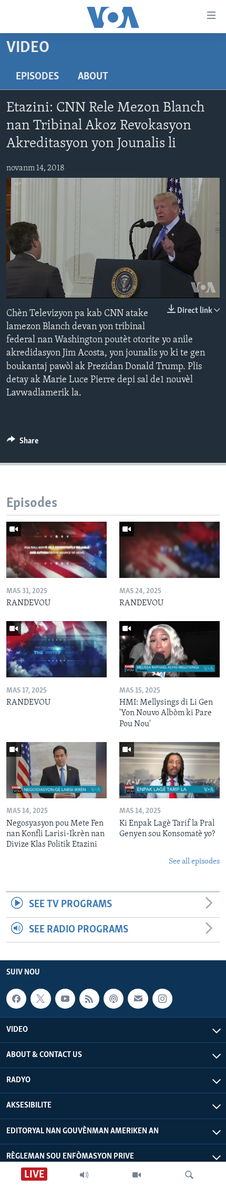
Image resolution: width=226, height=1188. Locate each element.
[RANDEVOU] (56, 550)
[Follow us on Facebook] (16, 999)
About (93, 77)
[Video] (136, 1175)
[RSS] (89, 999)
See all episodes (194, 862)
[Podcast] (114, 999)
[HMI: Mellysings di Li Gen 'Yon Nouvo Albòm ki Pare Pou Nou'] (169, 649)
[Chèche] (189, 1175)
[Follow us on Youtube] (65, 999)
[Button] (22, 443)
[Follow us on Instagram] (162, 999)
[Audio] (84, 1175)
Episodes (37, 77)
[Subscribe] (138, 999)
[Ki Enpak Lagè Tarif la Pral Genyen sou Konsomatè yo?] (169, 770)
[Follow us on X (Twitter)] (40, 999)
